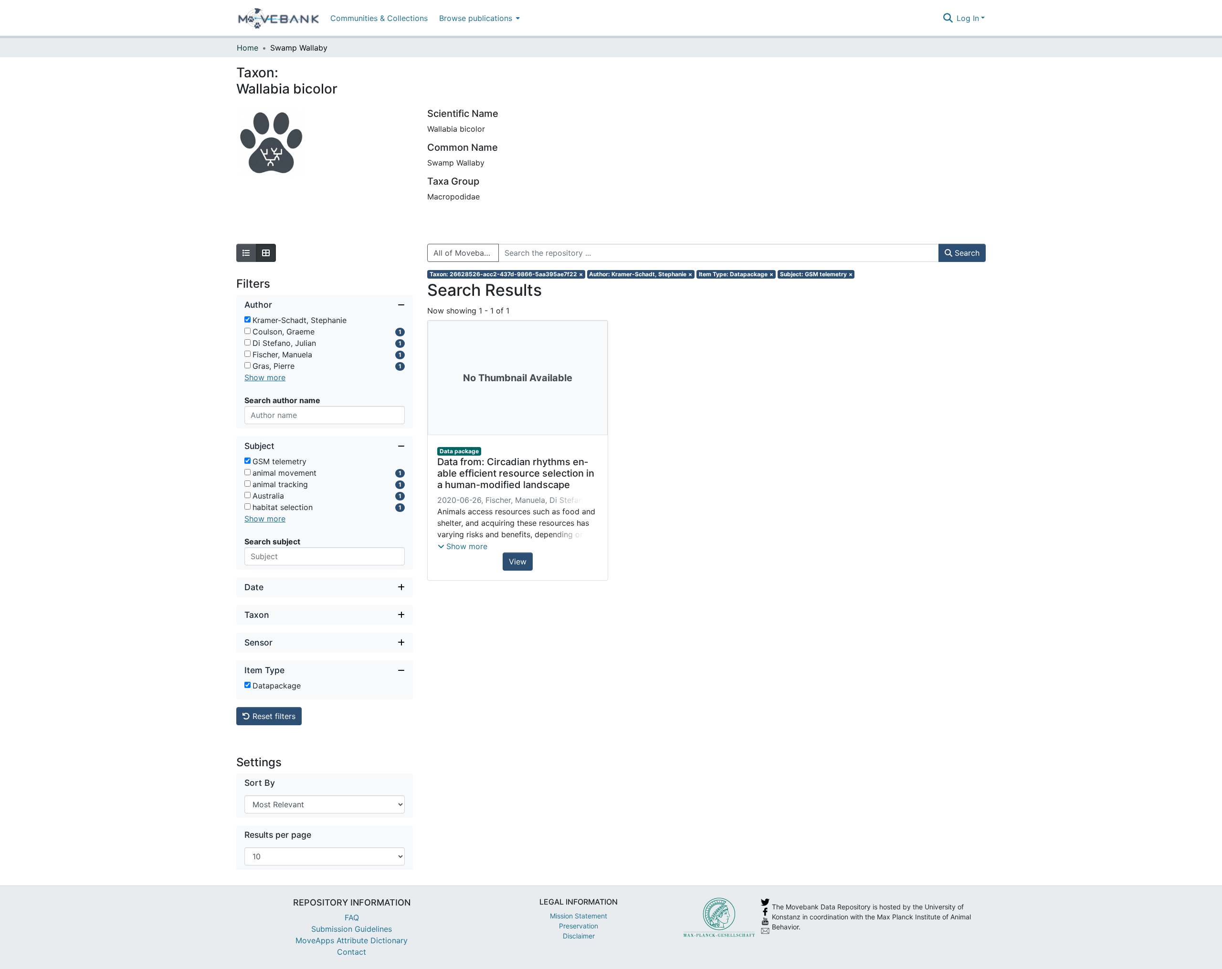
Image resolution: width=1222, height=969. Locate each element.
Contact (351, 952)
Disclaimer (579, 936)
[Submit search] (948, 18)
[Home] (278, 18)
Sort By (259, 783)
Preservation (578, 926)
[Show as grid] (266, 253)
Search (966, 253)
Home (247, 47)
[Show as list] (246, 253)
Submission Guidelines (351, 929)
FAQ (352, 917)
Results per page (277, 835)
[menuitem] (478, 18)
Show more (264, 377)
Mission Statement (578, 916)
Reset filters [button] (272, 716)
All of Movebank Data (466, 253)
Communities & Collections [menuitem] (379, 18)
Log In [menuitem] (968, 18)
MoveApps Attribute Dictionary (351, 940)
